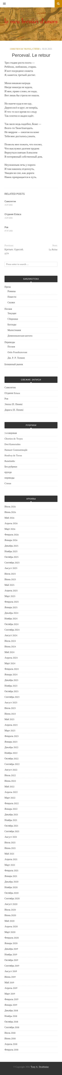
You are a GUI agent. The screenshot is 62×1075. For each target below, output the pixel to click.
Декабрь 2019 (11, 949)
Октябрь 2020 (12, 893)
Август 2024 (11, 635)
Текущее (12, 313)
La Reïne (53, 249)
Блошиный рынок (14, 364)
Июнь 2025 (10, 579)
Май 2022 (9, 786)
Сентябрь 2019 (12, 965)
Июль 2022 (10, 775)
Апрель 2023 (11, 725)
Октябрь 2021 (11, 825)
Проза (8, 287)
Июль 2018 (10, 1033)
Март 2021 (10, 865)
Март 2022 (10, 797)
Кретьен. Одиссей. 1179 (14, 251)
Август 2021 (11, 837)
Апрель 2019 (11, 988)
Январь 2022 (11, 809)
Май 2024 (9, 652)
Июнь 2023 (10, 713)
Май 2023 (9, 719)
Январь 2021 (11, 876)
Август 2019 (11, 971)
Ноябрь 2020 (11, 887)
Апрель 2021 (11, 859)
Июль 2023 (10, 708)
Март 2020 (10, 932)
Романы (12, 291)
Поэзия (8, 309)
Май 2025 (9, 585)
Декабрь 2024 (11, 613)
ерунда (8, 472)
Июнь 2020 (10, 915)
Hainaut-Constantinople (16, 450)
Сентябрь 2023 (12, 697)
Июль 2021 (10, 842)
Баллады (12, 324)
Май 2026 (9, 517)
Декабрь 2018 (11, 1010)
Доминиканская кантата (20, 335)
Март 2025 (10, 596)
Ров (6, 227)
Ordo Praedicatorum (17, 352)
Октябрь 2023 (11, 691)
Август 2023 (11, 702)
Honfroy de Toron (13, 455)
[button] (3, 4)
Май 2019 (9, 982)
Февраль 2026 (12, 534)
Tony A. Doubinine (40, 1066)
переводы (9, 478)
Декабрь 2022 (11, 747)
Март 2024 (10, 663)
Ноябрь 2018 (11, 1016)
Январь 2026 (11, 540)
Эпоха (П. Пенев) (14, 404)
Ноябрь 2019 (11, 954)
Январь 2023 (11, 741)
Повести (12, 297)
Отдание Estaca (13, 214)
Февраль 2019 (11, 999)
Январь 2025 (11, 607)
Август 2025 (11, 568)
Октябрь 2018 (11, 1021)
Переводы (10, 342)
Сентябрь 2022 (12, 764)
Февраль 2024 (12, 669)
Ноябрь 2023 (11, 685)
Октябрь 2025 (12, 557)
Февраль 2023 (12, 736)
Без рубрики (11, 466)
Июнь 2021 (10, 848)
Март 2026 (10, 529)
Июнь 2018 (10, 1038)
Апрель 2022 (11, 792)
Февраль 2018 (11, 1049)
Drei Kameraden (12, 444)
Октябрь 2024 (12, 624)
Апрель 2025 (11, 590)
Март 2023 (10, 730)
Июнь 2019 (10, 977)
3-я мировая (11, 433)
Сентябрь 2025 (12, 562)
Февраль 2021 (11, 870)
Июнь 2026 (10, 512)
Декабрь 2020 (11, 881)
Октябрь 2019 (11, 960)
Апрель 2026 (11, 523)
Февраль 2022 (12, 803)
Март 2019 (10, 993)
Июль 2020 (10, 909)
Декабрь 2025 (11, 545)
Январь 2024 (11, 674)
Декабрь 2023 (11, 680)
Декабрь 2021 (11, 814)
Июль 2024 (10, 641)
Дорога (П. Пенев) (14, 410)
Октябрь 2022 (12, 758)
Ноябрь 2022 (11, 753)
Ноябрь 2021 (11, 820)
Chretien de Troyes (20, 49)
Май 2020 (9, 921)
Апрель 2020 (11, 926)
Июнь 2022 (10, 781)
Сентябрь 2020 (12, 898)
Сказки (11, 302)
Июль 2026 (10, 506)
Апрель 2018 (11, 1044)
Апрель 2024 (11, 657)
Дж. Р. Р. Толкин (16, 358)
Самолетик (10, 201)
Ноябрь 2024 (11, 618)
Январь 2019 (11, 1005)
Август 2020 (11, 904)
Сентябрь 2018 (12, 1027)
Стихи (35, 49)
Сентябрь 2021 (12, 831)
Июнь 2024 (10, 646)
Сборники (13, 319)
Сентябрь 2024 (12, 629)
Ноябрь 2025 (11, 551)
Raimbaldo (10, 461)
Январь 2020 (11, 943)
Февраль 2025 (12, 601)
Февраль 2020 (12, 937)
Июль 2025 (10, 573)
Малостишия (14, 330)
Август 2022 (11, 769)
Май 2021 (9, 853)
